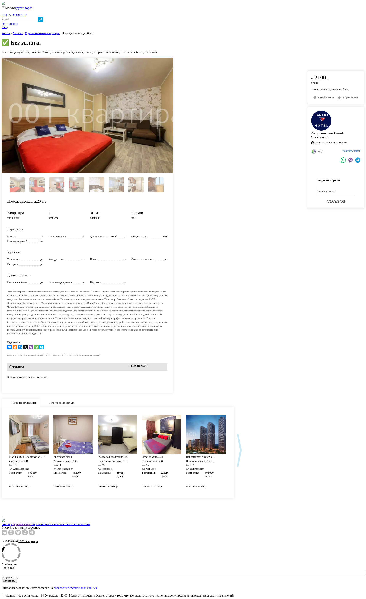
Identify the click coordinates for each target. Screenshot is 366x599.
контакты (84, 524)
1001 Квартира (28, 541)
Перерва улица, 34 (152, 456)
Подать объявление (14, 14)
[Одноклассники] (15, 347)
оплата (73, 524)
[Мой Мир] (20, 347)
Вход (5, 27)
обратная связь (21, 524)
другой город (23, 8)
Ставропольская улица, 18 (112, 456)
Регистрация (10, 23)
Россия (6, 33)
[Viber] (31, 347)
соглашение (61, 524)
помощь (7, 524)
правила (48, 524)
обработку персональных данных (75, 587)
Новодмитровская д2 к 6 (200, 456)
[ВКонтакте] (9, 347)
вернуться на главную (321, 62)
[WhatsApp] (36, 347)
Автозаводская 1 (62, 456)
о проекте (37, 524)
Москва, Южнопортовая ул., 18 (27, 456)
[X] (25, 347)
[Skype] (41, 347)
